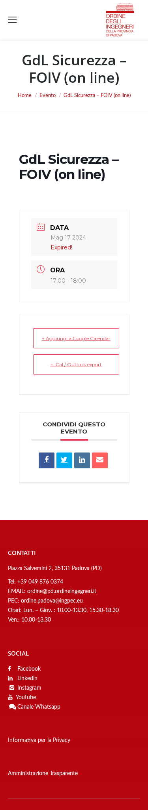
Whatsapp (47, 707)
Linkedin (26, 678)
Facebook (28, 669)
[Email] (100, 460)
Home (25, 95)
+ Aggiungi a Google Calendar (76, 338)
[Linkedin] (82, 460)
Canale (25, 707)
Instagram (29, 688)
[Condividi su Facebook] (46, 460)
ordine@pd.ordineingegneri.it (61, 591)
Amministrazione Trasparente (43, 773)
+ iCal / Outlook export (76, 364)
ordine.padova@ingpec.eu (52, 601)
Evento (47, 95)
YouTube (26, 697)
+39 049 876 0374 (40, 582)
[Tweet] (64, 460)
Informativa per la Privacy (39, 740)
